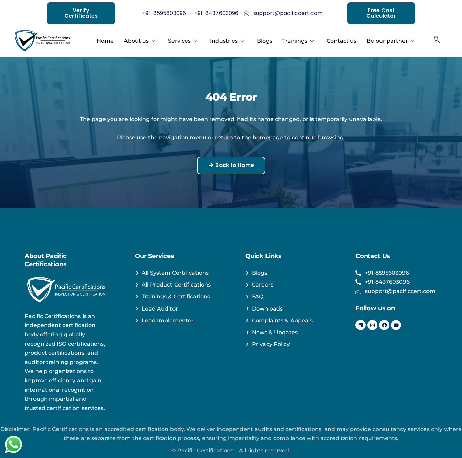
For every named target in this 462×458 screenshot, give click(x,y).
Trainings (294, 41)
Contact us (341, 41)
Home (105, 41)
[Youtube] (396, 325)
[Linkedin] (360, 325)
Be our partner (387, 41)
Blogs (264, 41)
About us (136, 41)
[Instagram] (372, 325)
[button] (437, 41)
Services (179, 41)
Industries (224, 41)
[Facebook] (384, 325)
